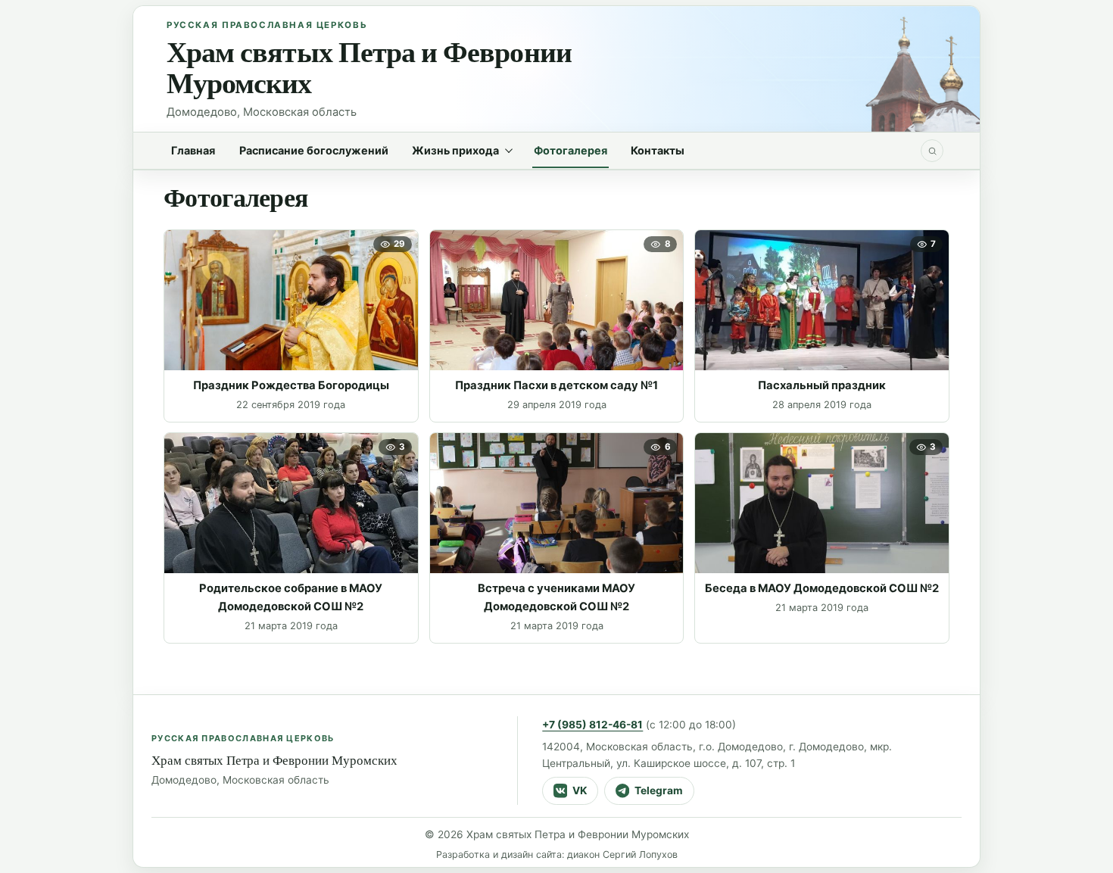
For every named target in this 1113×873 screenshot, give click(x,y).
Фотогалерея (570, 150)
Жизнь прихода (455, 150)
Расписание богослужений (313, 150)
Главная (193, 150)
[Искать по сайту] (932, 150)
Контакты (657, 150)
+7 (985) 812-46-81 (592, 725)
